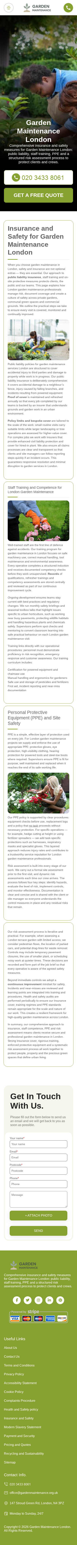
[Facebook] (17, 1300)
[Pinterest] (60, 1300)
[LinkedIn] (49, 1300)
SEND (38, 1230)
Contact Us (12, 1356)
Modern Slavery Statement (22, 1427)
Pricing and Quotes (17, 1444)
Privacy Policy (14, 1374)
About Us (10, 1347)
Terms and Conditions (19, 1365)
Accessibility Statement (20, 1383)
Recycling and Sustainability (24, 1453)
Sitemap (10, 1462)
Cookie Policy (13, 1392)
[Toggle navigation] (8, 8)
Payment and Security (19, 1436)
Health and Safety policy (21, 1409)
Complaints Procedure (19, 1400)
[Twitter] (28, 1300)
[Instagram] (38, 1300)
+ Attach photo (38, 1215)
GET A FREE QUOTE (38, 195)
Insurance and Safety (19, 1418)
